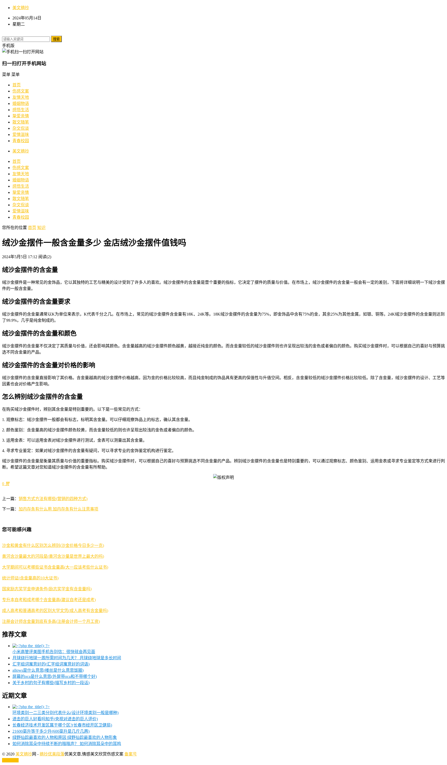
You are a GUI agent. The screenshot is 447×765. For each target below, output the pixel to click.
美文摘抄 (20, 7)
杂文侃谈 (20, 128)
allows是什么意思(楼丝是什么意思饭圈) (48, 670)
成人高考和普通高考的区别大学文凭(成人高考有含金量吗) (55, 610)
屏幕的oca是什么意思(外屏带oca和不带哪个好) (54, 676)
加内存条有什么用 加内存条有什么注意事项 (58, 509)
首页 (16, 85)
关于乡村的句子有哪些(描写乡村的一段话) (51, 682)
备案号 (130, 754)
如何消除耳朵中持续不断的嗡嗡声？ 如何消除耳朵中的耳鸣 (66, 743)
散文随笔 (20, 122)
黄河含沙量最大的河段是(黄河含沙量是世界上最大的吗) (53, 556)
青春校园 (20, 141)
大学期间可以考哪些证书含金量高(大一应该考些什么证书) (55, 567)
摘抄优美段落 (52, 754)
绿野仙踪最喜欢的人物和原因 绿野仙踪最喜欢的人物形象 (64, 737)
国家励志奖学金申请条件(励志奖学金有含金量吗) (47, 589)
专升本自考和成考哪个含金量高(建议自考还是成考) (49, 600)
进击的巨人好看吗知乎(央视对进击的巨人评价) (55, 719)
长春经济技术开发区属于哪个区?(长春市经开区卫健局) (62, 725)
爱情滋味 (20, 134)
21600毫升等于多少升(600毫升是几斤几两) (51, 731)
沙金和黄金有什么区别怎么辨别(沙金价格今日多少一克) (53, 545)
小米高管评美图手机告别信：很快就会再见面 (53, 651)
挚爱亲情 (20, 116)
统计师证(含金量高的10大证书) (30, 578)
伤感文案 (20, 91)
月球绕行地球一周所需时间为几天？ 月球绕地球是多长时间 (66, 658)
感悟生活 (20, 110)
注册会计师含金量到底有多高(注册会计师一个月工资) (51, 621)
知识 (41, 227)
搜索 (56, 39)
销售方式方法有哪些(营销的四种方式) (53, 498)
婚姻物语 (20, 103)
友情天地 (20, 97)
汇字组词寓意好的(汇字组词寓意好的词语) (51, 664)
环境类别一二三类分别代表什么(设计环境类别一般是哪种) (65, 712)
